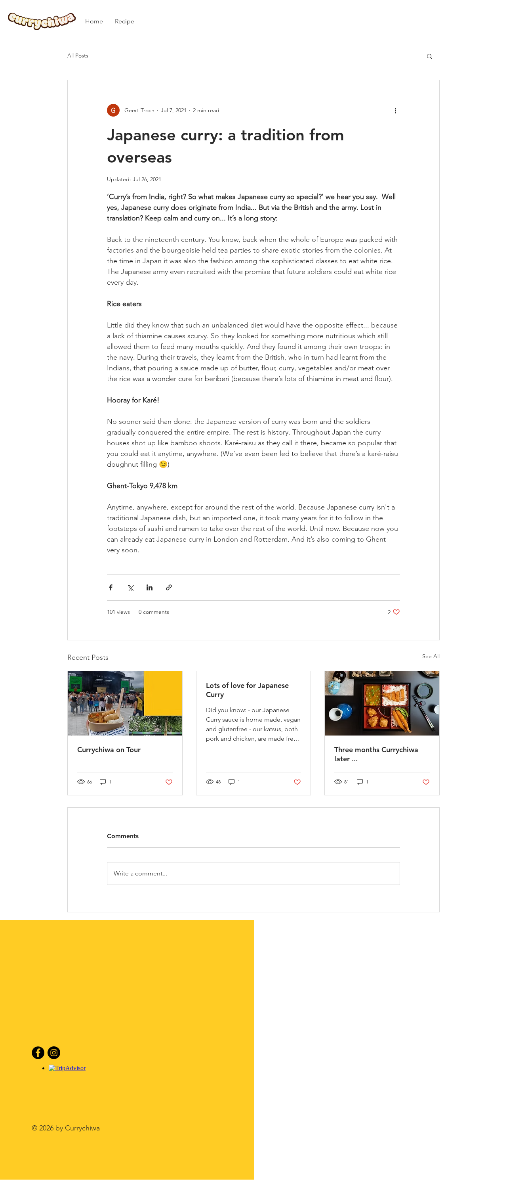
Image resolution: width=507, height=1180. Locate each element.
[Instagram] (54, 1052)
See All (431, 656)
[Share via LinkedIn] (149, 587)
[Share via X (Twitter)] (130, 587)
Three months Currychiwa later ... (376, 754)
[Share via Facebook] (110, 587)
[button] (429, 56)
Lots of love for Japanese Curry (247, 690)
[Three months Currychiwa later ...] (382, 703)
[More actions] (395, 110)
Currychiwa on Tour (109, 749)
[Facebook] (38, 1052)
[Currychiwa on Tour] (125, 703)
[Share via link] (169, 587)
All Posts (77, 55)
